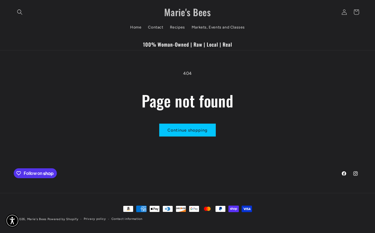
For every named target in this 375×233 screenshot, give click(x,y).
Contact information (126, 219)
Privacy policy (95, 219)
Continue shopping (187, 130)
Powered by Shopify (63, 219)
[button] (20, 12)
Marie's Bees (36, 219)
